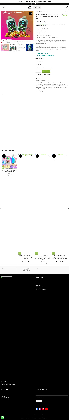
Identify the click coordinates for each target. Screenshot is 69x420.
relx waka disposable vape (57, 85)
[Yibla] (59, 269)
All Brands (37, 7)
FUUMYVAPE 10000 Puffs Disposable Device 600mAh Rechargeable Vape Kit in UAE (59, 257)
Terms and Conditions (37, 417)
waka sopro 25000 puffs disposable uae (45, 88)
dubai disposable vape (49, 84)
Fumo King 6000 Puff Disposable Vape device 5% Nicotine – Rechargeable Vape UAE (42, 257)
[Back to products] (65, 11)
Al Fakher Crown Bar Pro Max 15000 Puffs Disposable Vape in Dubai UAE (26, 257)
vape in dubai (52, 87)
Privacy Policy (29, 417)
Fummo (42, 261)
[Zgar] (9, 269)
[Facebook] (37, 409)
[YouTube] (46, 409)
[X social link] (33, 4)
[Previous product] (64, 11)
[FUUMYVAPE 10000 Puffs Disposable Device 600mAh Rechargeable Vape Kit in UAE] (59, 204)
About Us (23, 417)
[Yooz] (42, 269)
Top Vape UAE (40, 415)
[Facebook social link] (31, 4)
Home (37, 11)
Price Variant (38, 64)
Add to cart (46, 71)
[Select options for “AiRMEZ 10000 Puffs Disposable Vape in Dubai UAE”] (3, 167)
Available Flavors (39, 58)
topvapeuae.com (41, 87)
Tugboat (59, 260)
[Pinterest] (43, 409)
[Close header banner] (67, 1)
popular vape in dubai (40, 85)
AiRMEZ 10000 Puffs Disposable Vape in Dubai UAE (9, 171)
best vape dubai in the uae (61, 82)
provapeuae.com (48, 85)
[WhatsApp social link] (37, 4)
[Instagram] (40, 409)
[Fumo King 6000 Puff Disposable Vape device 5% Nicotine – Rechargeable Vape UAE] (42, 204)
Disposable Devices (43, 11)
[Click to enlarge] (3, 40)
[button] (2, 26)
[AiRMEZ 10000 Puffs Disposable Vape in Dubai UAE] (9, 161)
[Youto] (26, 269)
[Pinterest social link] (35, 4)
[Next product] (67, 11)
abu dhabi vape (41, 82)
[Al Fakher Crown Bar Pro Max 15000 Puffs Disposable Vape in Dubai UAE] (26, 204)
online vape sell (62, 84)
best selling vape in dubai (50, 82)
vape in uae (58, 87)
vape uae (63, 87)
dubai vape (56, 84)
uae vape (47, 87)
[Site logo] (30, 7)
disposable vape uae (40, 84)
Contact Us (45, 417)
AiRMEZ (9, 173)
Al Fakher (26, 260)
